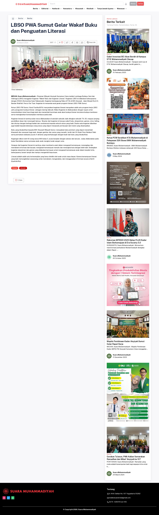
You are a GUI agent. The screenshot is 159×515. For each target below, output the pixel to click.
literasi (14, 168)
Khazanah (79, 8)
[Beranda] (13, 18)
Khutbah (90, 8)
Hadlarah (56, 8)
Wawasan (121, 8)
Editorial (45, 8)
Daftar (140, 4)
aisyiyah (23, 168)
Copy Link (92, 42)
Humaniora (67, 8)
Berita (35, 8)
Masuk (133, 4)
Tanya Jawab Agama (105, 8)
